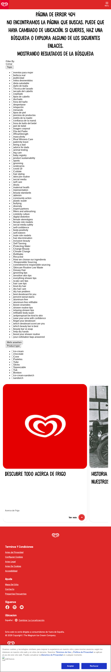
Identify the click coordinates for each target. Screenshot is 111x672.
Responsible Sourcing (25, 262)
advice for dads (21, 147)
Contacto (9, 589)
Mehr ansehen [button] (14, 342)
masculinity (19, 136)
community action (22, 198)
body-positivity (20, 230)
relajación (18, 107)
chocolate (18, 354)
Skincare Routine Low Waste (28, 267)
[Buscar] (105, 8)
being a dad (19, 144)
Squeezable (19, 367)
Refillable (18, 254)
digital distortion (21, 216)
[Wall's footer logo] (55, 535)
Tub (15, 370)
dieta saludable (21, 83)
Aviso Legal (10, 561)
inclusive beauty (21, 241)
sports (16, 160)
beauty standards (22, 193)
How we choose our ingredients (29, 259)
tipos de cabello (21, 96)
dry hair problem (21, 291)
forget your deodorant (24, 321)
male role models (22, 235)
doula (16, 185)
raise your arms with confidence (29, 318)
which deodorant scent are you (29, 323)
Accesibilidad (11, 570)
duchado (17, 99)
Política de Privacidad (83, 652)
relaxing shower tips (23, 310)
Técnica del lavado (23, 88)
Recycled (18, 257)
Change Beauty (21, 249)
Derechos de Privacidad (52, 655)
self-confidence (21, 227)
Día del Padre (20, 131)
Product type (13, 346)
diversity (17, 206)
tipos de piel (19, 112)
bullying (17, 203)
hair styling (19, 174)
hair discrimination (22, 238)
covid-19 (17, 168)
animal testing (20, 150)
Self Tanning (19, 243)
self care (17, 182)
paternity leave (20, 142)
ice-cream (18, 351)
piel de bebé (19, 126)
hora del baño (20, 102)
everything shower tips (24, 278)
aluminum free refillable (25, 302)
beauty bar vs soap (23, 329)
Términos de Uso (63, 652)
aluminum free (20, 299)
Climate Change (21, 251)
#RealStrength (20, 134)
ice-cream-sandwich (23, 375)
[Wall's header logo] (4, 4)
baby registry (20, 155)
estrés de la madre (22, 118)
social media (19, 179)
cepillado (18, 94)
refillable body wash (23, 313)
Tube (16, 362)
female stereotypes (23, 219)
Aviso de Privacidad (14, 552)
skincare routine (21, 176)
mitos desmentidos (23, 80)
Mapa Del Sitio (11, 584)
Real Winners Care (23, 139)
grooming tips (20, 273)
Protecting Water (21, 246)
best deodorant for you (24, 294)
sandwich (18, 378)
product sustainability (24, 158)
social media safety (23, 224)
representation (20, 190)
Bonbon (17, 372)
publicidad (18, 78)
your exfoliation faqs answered (29, 337)
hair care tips (20, 283)
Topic (9, 67)
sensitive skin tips (22, 275)
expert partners (21, 208)
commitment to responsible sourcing (31, 265)
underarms (18, 166)
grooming (18, 163)
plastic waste (20, 201)
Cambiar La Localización (32, 620)
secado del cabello (23, 91)
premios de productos (24, 115)
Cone (16, 356)
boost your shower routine (26, 334)
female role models (23, 222)
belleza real (19, 75)
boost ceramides (21, 305)
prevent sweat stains (23, 297)
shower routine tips (23, 307)
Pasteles (17, 359)
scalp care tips (20, 281)
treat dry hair (19, 286)
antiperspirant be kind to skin (28, 315)
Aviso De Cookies (13, 566)
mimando (18, 110)
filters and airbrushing (24, 211)
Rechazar (94, 666)
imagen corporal (21, 128)
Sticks (16, 364)
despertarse (19, 104)
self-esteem (19, 233)
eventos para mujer (23, 72)
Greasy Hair (19, 270)
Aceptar (70, 666)
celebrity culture (21, 214)
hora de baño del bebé (25, 123)
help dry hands (21, 331)
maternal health (21, 187)
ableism (17, 195)
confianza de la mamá (24, 120)
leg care (17, 152)
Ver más (77, 518)
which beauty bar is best (25, 326)
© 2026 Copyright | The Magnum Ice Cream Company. (30, 635)
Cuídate (17, 171)
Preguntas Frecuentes (15, 593)
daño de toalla (20, 86)
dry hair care (19, 289)
